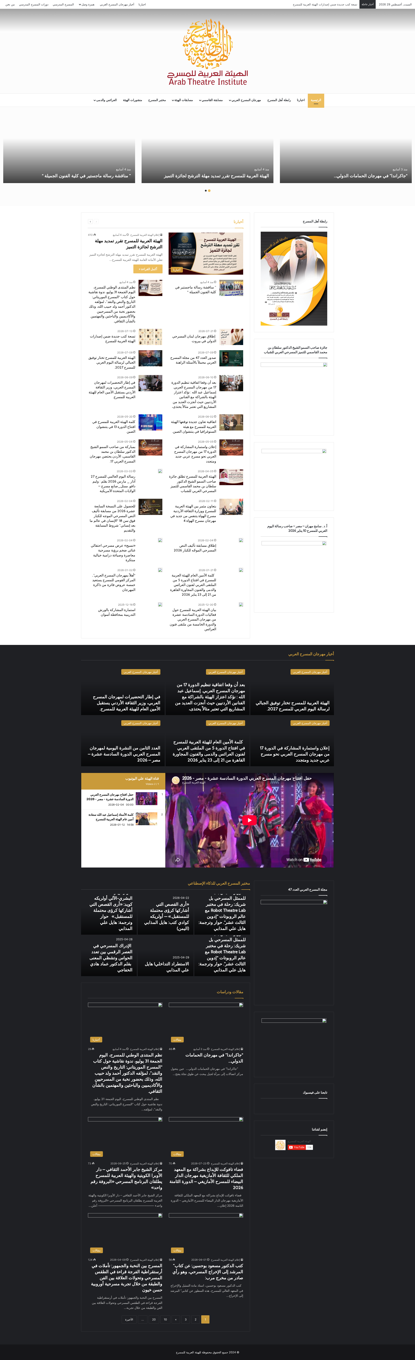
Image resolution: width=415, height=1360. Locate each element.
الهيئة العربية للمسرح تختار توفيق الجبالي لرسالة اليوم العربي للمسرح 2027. (111, 362)
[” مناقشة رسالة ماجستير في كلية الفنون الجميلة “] (69, 148)
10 (165, 1319)
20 (154, 1319)
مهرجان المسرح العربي (246, 100)
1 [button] (209, 190)
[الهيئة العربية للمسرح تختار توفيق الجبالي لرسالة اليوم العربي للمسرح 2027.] (150, 358)
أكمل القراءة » (148, 269)
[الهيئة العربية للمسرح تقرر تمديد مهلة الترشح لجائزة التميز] (207, 148)
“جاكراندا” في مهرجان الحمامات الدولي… (370, 175)
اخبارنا (142, 4)
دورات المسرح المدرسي (33, 4)
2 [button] (206, 191)
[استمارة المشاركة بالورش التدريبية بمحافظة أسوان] (160, 604)
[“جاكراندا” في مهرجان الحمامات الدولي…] (346, 148)
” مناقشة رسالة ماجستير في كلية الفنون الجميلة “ (86, 175)
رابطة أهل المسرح (279, 100)
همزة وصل (87, 4)
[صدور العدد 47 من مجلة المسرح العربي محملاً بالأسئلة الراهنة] (231, 358)
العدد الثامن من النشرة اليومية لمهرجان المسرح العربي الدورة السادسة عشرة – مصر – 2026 (124, 754)
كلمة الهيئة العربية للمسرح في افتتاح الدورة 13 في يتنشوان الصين (113, 427)
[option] (346, 148)
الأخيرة (129, 1319)
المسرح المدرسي (63, 4)
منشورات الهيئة (132, 100)
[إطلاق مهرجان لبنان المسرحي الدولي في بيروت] (231, 337)
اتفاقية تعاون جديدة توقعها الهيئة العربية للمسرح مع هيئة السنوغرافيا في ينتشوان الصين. (193, 427)
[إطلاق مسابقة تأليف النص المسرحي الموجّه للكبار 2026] (241, 540)
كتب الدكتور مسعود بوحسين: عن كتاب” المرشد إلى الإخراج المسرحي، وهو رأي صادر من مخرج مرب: (207, 1271)
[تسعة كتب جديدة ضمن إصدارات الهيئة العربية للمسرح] (150, 337)
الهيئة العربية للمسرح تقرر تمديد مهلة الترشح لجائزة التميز (216, 175)
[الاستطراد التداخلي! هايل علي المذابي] (165, 956)
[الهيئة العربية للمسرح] (207, 52)
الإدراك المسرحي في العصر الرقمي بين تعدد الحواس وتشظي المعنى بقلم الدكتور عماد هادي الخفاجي (110, 957)
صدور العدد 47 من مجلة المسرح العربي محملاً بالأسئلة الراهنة (320, 4)
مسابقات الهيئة (183, 100)
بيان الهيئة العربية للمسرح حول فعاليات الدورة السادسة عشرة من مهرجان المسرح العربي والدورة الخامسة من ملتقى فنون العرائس (193, 619)
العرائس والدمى (106, 100)
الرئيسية (316, 100)
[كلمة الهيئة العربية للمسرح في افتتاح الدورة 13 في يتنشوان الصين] (150, 422)
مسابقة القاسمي (212, 100)
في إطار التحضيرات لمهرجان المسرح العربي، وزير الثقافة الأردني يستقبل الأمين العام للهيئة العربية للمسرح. (126, 702)
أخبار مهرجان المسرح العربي (117, 4)
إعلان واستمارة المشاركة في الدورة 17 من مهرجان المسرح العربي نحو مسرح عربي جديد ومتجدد (295, 754)
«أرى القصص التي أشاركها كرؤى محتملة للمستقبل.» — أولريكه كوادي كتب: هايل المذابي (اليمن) (166, 916)
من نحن (10, 4)
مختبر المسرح (157, 100)
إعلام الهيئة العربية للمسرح (144, 234)
